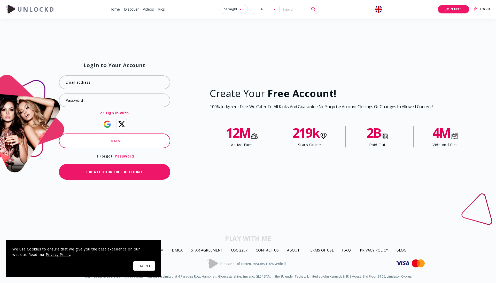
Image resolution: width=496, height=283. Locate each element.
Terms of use (321, 250)
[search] (313, 9)
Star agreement (207, 250)
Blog (401, 250)
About (293, 250)
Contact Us (267, 250)
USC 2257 (239, 250)
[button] (114, 9)
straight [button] (230, 9)
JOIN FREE (453, 9)
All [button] (263, 9)
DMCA (177, 250)
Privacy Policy (374, 250)
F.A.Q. (347, 250)
